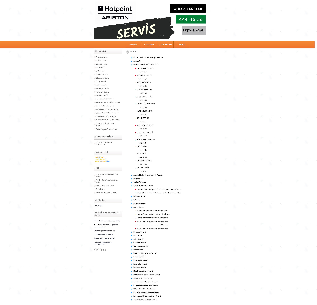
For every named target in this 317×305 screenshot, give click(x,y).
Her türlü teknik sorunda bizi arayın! (107, 221)
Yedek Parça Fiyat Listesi (105, 186)
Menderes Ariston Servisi (105, 99)
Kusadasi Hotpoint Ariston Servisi (108, 120)
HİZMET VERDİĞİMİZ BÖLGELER (104, 144)
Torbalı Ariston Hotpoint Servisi (107, 109)
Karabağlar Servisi (102, 88)
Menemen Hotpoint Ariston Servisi (108, 102)
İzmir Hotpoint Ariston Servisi (106, 193)
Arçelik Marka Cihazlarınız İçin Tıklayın (107, 181)
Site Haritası (99, 206)
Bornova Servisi (101, 64)
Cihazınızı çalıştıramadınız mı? (104, 231)
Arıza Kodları (100, 189)
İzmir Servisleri (101, 85)
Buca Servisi (100, 67)
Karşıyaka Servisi (102, 92)
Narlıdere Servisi (102, 95)
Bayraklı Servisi (101, 60)
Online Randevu (165, 44)
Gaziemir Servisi (102, 74)
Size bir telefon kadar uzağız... (105, 238)
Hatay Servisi (101, 81)
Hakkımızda (149, 44)
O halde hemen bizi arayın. (103, 235)
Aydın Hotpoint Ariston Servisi (107, 129)
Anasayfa (133, 44)
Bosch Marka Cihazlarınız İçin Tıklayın (107, 175)
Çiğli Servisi (100, 71)
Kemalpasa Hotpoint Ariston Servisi (106, 124)
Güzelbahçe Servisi (103, 78)
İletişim (182, 44)
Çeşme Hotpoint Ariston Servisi (107, 113)
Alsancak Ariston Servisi (105, 106)
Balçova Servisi (101, 57)
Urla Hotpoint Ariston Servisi (106, 116)
